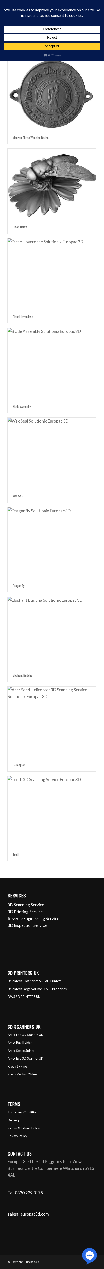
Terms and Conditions (23, 1112)
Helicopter (19, 764)
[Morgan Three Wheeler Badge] (52, 95)
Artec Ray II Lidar (20, 1042)
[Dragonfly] (52, 543)
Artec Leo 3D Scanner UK (25, 1035)
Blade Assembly (22, 406)
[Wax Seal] (52, 453)
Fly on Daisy (20, 227)
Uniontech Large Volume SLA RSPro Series (37, 989)
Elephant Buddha (22, 675)
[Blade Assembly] (52, 364)
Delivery (14, 1120)
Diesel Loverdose (23, 316)
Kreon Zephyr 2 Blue (22, 1074)
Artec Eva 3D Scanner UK (25, 1058)
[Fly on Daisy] (52, 184)
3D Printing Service (25, 911)
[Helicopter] (52, 722)
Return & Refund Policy (24, 1128)
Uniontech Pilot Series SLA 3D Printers (34, 981)
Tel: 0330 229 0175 (25, 1192)
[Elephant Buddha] (52, 633)
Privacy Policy (17, 1136)
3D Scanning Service (26, 904)
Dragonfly (18, 585)
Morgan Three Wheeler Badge (31, 137)
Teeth (16, 854)
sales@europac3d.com (28, 1214)
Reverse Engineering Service (33, 918)
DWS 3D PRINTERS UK (24, 997)
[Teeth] (52, 812)
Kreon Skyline (17, 1066)
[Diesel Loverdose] (52, 274)
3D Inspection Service (27, 925)
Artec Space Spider (21, 1050)
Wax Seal (18, 496)
